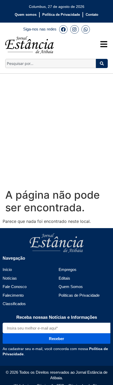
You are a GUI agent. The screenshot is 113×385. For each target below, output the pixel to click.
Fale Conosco (15, 286)
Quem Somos (71, 286)
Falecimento (13, 295)
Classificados (14, 303)
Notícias (10, 278)
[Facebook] (63, 29)
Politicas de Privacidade (79, 295)
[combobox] (50, 63)
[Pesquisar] (102, 63)
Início (7, 269)
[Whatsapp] (85, 29)
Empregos (67, 269)
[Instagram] (74, 29)
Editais (64, 278)
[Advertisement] (56, 130)
